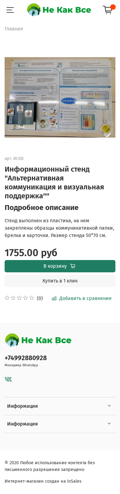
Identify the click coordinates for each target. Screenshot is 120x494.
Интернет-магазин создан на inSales (43, 481)
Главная (14, 29)
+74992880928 (26, 358)
